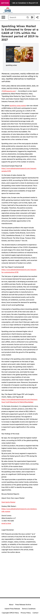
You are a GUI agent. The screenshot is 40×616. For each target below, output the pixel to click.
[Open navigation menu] (3, 17)
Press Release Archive (23, 604)
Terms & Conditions (28, 609)
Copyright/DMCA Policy (10, 613)
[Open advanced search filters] (32, 17)
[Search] (27, 17)
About (11, 604)
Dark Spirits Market (8, 502)
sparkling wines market (18, 105)
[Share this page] (37, 17)
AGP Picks (5, 3)
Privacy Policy (26, 613)
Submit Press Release (12, 609)
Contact (35, 613)
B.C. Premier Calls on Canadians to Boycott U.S (20, 3)
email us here (6, 523)
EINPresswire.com (8, 91)
